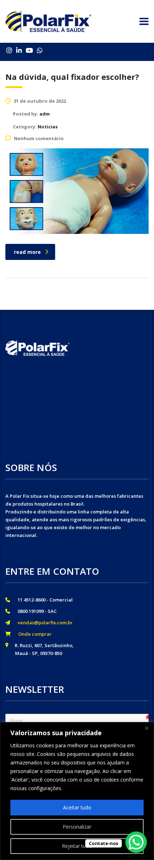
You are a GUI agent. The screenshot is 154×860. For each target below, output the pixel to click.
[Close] (146, 728)
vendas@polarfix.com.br (43, 622)
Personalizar (77, 826)
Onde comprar (33, 634)
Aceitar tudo (77, 807)
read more (27, 252)
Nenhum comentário (39, 138)
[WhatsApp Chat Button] (136, 842)
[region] (77, 791)
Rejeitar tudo (77, 846)
